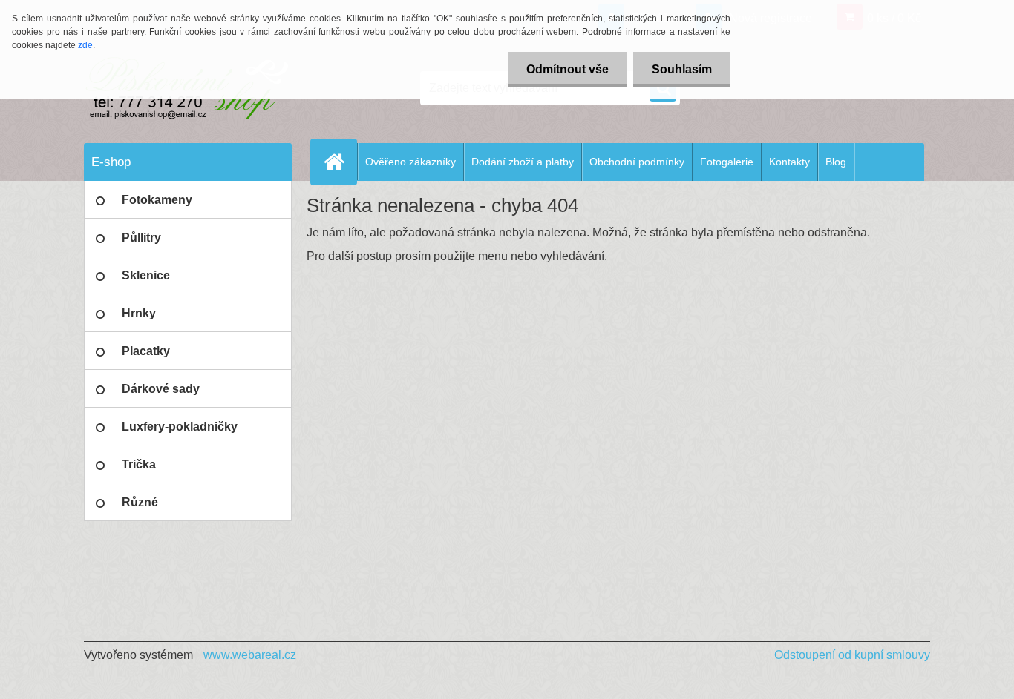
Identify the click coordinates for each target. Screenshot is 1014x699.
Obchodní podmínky (636, 162)
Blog (835, 162)
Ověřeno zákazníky (410, 162)
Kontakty (789, 162)
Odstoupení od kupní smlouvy (852, 655)
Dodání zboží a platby (522, 162)
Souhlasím (682, 69)
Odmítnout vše (567, 69)
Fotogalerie (726, 162)
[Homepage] (340, 161)
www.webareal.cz (249, 655)
